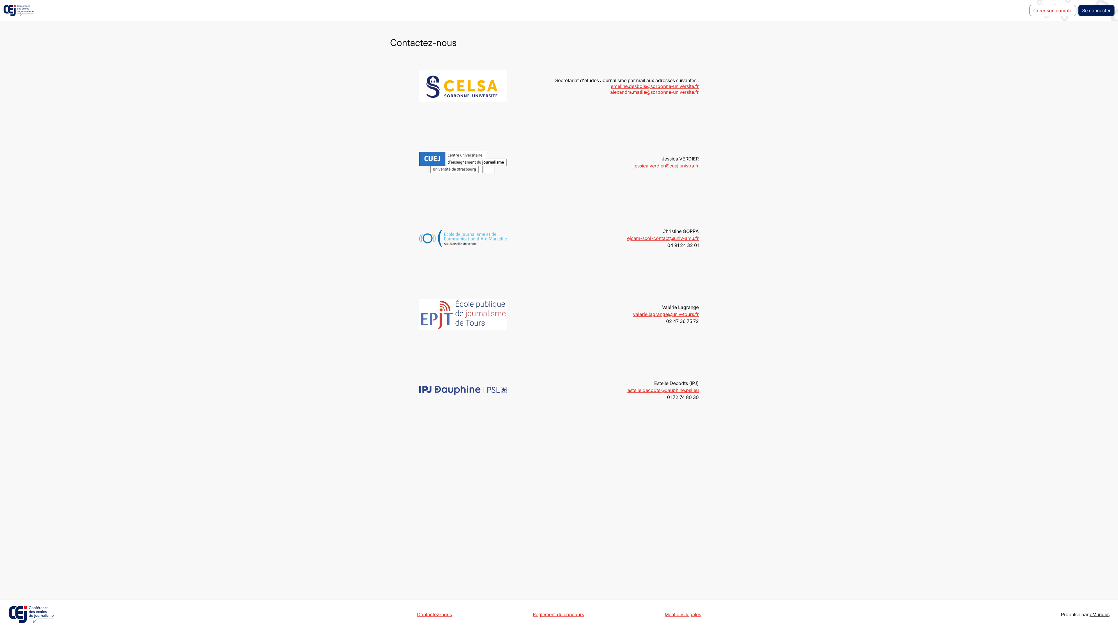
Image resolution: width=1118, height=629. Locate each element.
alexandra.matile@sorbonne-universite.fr (654, 92)
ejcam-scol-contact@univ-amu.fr (663, 238)
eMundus (1100, 614)
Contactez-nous (434, 614)
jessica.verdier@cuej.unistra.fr (666, 166)
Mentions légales (683, 614)
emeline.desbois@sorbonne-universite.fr (655, 86)
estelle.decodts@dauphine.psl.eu (663, 390)
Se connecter (1096, 10)
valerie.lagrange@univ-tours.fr (666, 314)
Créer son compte (1052, 10)
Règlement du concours (558, 614)
